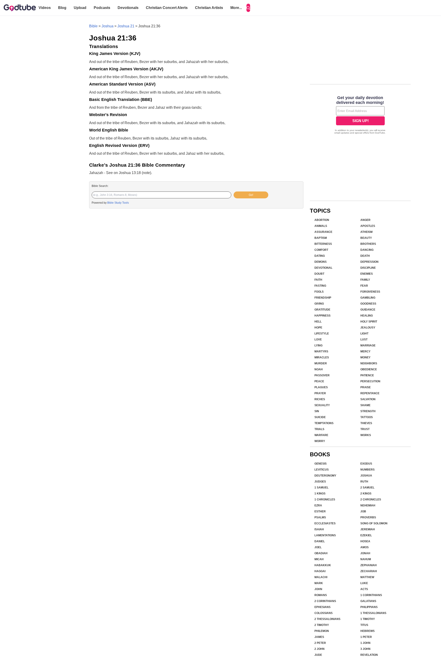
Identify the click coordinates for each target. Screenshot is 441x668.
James (319, 637)
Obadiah (321, 553)
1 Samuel (321, 487)
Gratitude (322, 309)
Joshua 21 (125, 26)
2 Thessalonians (327, 619)
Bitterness (323, 244)
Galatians (368, 601)
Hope (318, 327)
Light (364, 333)
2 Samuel (367, 487)
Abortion (321, 220)
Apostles (367, 226)
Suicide (320, 417)
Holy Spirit (368, 321)
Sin (316, 411)
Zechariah (368, 571)
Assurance (323, 232)
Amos (364, 547)
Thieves (366, 423)
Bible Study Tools (118, 202)
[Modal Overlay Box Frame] (360, 115)
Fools (319, 291)
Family (365, 279)
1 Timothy (367, 619)
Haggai (319, 571)
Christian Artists (209, 8)
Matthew (367, 577)
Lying (318, 345)
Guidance (367, 309)
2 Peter (320, 643)
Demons (320, 261)
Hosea (365, 541)
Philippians (369, 607)
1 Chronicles (324, 499)
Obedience (368, 369)
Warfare (321, 435)
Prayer (320, 393)
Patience (367, 375)
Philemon (321, 631)
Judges (320, 481)
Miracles (321, 357)
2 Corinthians (325, 601)
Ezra (318, 505)
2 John (319, 649)
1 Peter (366, 637)
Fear (364, 285)
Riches (319, 399)
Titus (364, 625)
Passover (322, 375)
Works (365, 435)
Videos (45, 8)
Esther (320, 511)
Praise (365, 387)
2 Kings (365, 493)
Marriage (368, 345)
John (318, 589)
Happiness (322, 315)
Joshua (107, 26)
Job (363, 511)
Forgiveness (370, 291)
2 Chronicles (370, 499)
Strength (368, 411)
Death (365, 255)
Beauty (366, 238)
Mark (318, 583)
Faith (318, 279)
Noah (318, 369)
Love (318, 339)
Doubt (319, 273)
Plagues (321, 387)
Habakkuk (322, 565)
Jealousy (367, 327)
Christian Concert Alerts (167, 8)
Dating (319, 255)
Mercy (365, 351)
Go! (251, 195)
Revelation (369, 655)
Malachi (320, 577)
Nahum (365, 559)
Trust (365, 429)
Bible (93, 26)
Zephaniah (368, 565)
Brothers (368, 244)
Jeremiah (367, 529)
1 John (365, 643)
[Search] (248, 8)
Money (365, 357)
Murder (320, 363)
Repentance (369, 393)
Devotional (323, 267)
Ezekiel (366, 535)
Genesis (320, 463)
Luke (364, 583)
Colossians (323, 613)
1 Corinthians (371, 595)
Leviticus (321, 469)
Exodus (366, 463)
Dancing (366, 249)
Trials (319, 429)
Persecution (370, 381)
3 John (365, 649)
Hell (318, 321)
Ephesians (322, 607)
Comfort (321, 249)
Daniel (319, 541)
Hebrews (367, 631)
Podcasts (102, 8)
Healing (366, 315)
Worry (319, 441)
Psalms (320, 517)
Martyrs (321, 351)
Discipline (368, 267)
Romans (320, 595)
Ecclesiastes (325, 523)
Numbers (367, 469)
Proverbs (368, 517)
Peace (319, 381)
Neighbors (368, 363)
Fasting (320, 285)
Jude (318, 655)
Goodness (368, 303)
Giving (319, 303)
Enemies (366, 273)
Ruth (364, 481)
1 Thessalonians (373, 613)
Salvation (368, 399)
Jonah (365, 553)
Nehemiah (367, 505)
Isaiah (319, 529)
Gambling (367, 297)
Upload (80, 8)
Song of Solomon (373, 523)
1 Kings (319, 493)
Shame (365, 405)
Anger (365, 220)
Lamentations (325, 535)
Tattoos (366, 417)
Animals (320, 226)
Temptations (324, 423)
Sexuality (322, 405)
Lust (364, 339)
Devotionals (128, 8)
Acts (364, 589)
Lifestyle (321, 333)
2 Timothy (321, 625)
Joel (318, 547)
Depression (369, 261)
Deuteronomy (325, 475)
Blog (62, 8)
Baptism (320, 238)
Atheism (366, 232)
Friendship (322, 297)
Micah (319, 559)
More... (236, 8)
